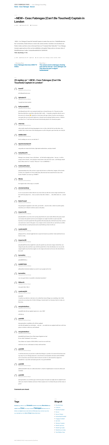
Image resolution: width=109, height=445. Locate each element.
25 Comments (34, 25)
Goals (45, 408)
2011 (23, 405)
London (51, 57)
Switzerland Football (61, 416)
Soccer (32, 7)
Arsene (38, 405)
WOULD (39, 413)
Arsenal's (34, 405)
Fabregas (47, 57)
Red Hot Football (60, 409)
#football (16, 405)
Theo (23, 413)
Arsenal (29, 405)
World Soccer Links (61, 430)
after (25, 405)
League (20, 410)
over (32, 410)
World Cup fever (60, 425)
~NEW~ (59, 57)
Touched (55, 57)
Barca (41, 405)
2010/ (22, 405)
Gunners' (47, 408)
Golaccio (58, 407)
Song (17, 413)
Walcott (26, 413)
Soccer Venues (59, 414)
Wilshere (33, 413)
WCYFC (58, 421)
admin (17, 25)
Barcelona (45, 405)
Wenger (30, 413)
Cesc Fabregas (24, 7)
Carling (19, 408)
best (49, 405)
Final (43, 408)
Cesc (44, 57)
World (36, 413)
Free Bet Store (59, 405)
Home (16, 7)
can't (38, 57)
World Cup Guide (60, 428)
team (22, 413)
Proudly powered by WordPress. (31, 440)
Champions (31, 408)
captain (40, 57)
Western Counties (60, 423)
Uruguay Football (60, 419)
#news (19, 405)
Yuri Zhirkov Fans (60, 432)
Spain (20, 413)
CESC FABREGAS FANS (21, 4)
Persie (34, 410)
